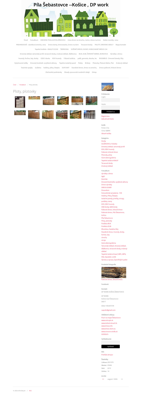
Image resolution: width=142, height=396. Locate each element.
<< (103, 379)
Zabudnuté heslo (107, 119)
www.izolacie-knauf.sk (109, 323)
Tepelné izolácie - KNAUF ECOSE (46, 49)
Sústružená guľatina (108, 158)
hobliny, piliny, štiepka (51, 68)
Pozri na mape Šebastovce (111, 318)
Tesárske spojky (27, 68)
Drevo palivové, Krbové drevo (110, 68)
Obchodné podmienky (53, 72)
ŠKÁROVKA (64, 49)
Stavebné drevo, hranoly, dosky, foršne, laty (112, 233)
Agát (103, 176)
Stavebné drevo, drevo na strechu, (84, 68)
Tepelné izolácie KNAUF (109, 160)
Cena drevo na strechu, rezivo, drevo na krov (84, 40)
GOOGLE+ (105, 334)
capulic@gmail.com (108, 310)
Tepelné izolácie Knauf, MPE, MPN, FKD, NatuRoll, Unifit (113, 255)
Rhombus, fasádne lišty (109, 229)
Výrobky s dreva (116, 54)
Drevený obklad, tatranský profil (113, 147)
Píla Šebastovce (107, 218)
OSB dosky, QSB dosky (109, 207)
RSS (30, 391)
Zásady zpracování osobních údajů (77, 72)
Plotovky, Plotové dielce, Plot (103, 63)
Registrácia (105, 116)
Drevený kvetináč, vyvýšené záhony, (43, 63)
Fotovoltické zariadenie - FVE (111, 193)
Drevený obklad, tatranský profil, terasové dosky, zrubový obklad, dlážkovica (48, 54)
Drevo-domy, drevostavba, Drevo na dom (63, 45)
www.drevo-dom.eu (108, 329)
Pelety (80, 63)
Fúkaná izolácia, (69, 58)
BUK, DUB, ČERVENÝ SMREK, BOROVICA (93, 54)
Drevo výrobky (106, 185)
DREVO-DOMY (106, 187)
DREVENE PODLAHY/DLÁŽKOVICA (52, 40)
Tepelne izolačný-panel (67, 63)
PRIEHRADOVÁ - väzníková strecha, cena (31, 45)
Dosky (103, 141)
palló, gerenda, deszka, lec (87, 58)
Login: (103, 97)
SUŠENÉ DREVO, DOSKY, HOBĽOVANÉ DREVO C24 (89, 49)
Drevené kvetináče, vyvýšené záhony (114, 182)
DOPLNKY (65, 68)
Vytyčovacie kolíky (21, 63)
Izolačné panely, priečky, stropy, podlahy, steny (112, 199)
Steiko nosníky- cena (110, 40)
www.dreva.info (107, 326)
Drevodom (105, 190)
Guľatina (38, 68)
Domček (104, 179)
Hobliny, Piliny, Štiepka (109, 196)
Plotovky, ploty (106, 155)
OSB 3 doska (45, 58)
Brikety (87, 63)
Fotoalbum (34, 40)
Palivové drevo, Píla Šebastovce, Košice (113, 213)
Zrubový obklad (122, 63)
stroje (103, 240)
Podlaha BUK (106, 223)
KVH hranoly (56, 58)
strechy (104, 237)
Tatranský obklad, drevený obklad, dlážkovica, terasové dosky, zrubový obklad (114, 248)
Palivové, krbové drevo (109, 152)
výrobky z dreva (107, 173)
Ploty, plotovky (106, 221)
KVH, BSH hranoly (107, 149)
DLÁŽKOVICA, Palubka (109, 144)
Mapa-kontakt (121, 45)
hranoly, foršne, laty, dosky (28, 58)
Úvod (26, 40)
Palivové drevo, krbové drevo (111, 210)
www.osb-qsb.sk (107, 320)
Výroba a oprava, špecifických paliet (114, 260)
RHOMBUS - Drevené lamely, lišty (111, 58)
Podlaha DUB (106, 226)
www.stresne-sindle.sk (109, 331)
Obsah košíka (106, 133)
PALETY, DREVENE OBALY (104, 45)
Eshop (94, 72)
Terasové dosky (86, 45)
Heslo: (103, 104)
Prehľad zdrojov (107, 355)
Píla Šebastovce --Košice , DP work (71, 4)
